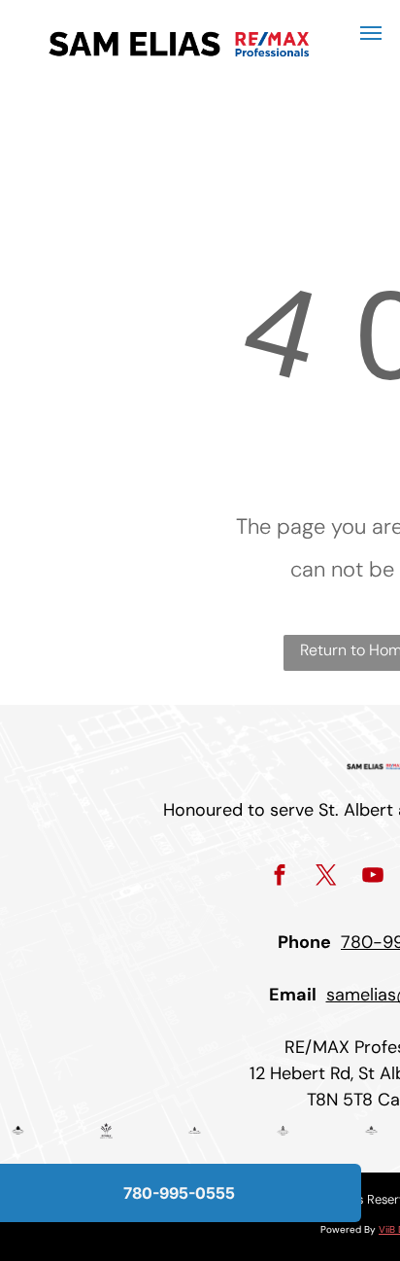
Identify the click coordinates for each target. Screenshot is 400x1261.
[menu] (370, 33)
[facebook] (280, 877)
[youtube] (373, 877)
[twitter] (327, 877)
